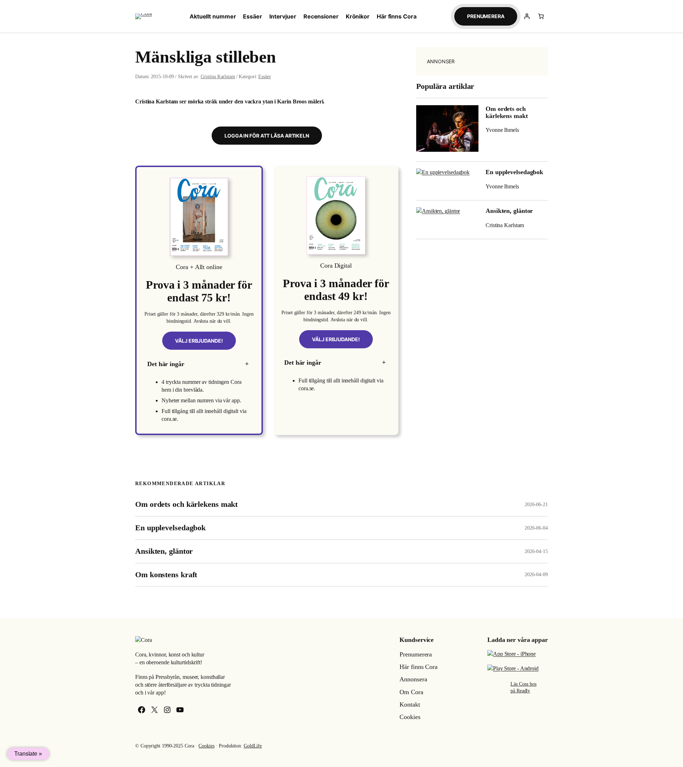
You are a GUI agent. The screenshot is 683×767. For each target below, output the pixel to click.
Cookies (206, 746)
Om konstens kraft (166, 574)
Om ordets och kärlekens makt (507, 112)
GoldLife (253, 746)
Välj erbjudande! (199, 341)
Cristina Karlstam (218, 76)
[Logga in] (527, 16)
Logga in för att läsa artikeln (266, 136)
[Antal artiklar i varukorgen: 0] (541, 16)
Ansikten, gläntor (509, 210)
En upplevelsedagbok (514, 172)
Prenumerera (485, 16)
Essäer (264, 76)
